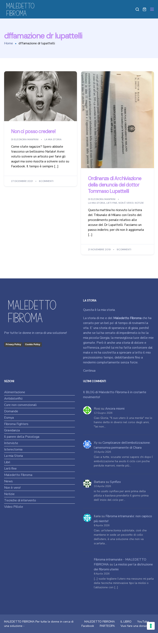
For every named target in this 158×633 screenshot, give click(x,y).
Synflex (115, 482)
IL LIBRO (126, 622)
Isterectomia (13, 449)
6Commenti (46, 181)
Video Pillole (13, 506)
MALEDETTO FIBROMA (99, 622)
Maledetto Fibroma (18, 475)
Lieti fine (111, 202)
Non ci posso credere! (33, 131)
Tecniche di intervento (20, 500)
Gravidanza (12, 430)
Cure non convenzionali (20, 405)
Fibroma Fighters (16, 424)
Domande (11, 411)
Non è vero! (126, 202)
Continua (89, 370)
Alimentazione (14, 392)
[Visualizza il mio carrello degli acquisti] (144, 9)
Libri (7, 462)
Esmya (9, 417)
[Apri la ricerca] (137, 9)
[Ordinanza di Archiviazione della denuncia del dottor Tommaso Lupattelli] (117, 119)
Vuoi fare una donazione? (137, 626)
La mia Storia (53, 139)
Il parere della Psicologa (21, 436)
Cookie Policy (32, 344)
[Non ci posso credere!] (40, 96)
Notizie (139, 202)
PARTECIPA (107, 626)
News (8, 481)
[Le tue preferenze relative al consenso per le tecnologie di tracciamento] (151, 626)
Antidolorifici (13, 398)
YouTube (143, 622)
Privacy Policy (13, 344)
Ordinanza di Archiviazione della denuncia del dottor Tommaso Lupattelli (114, 184)
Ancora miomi (114, 408)
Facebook (87, 626)
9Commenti (124, 249)
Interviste (11, 443)
